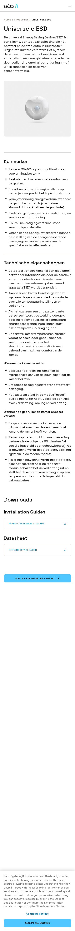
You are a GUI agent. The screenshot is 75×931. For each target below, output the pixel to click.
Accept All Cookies (37, 923)
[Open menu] (70, 5)
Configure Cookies (37, 913)
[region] (37, 901)
